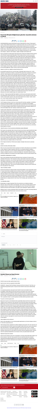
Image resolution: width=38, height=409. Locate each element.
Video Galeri (26, 392)
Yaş (18, 343)
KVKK (21, 407)
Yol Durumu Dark (3, 392)
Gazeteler (25, 395)
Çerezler (19, 407)
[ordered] (13, 244)
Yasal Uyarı (29, 407)
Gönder (3, 244)
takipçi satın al (9, 396)
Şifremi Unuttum (3, 400)
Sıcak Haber (26, 396)
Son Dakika (8, 395)
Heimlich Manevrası (10, 343)
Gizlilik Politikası (15, 407)
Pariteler (20, 396)
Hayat (5, 343)
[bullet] (14, 244)
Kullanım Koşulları (25, 407)
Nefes (15, 343)
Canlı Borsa (14, 391)
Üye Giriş (1, 398)
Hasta (2, 343)
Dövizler (20, 392)
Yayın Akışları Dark (10, 392)
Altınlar (20, 391)
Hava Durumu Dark (3, 391)
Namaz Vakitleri (15, 392)
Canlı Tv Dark (9, 391)
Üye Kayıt (2, 399)
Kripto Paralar (21, 395)
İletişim (12, 407)
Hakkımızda (8, 407)
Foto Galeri (25, 391)
